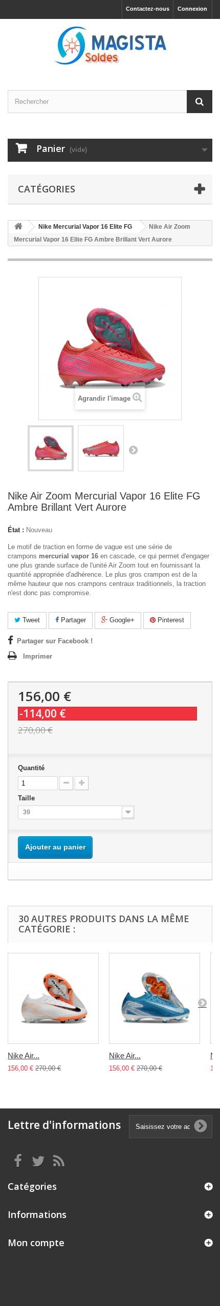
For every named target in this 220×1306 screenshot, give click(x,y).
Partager (72, 620)
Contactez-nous (147, 9)
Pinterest (170, 620)
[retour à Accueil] (18, 227)
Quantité (31, 768)
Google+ (121, 620)
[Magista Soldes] (110, 45)
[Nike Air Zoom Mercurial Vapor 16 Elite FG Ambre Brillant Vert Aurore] (50, 448)
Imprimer (37, 656)
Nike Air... (23, 1055)
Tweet (30, 620)
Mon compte (36, 1242)
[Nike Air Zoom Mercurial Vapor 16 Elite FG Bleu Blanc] (154, 998)
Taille (27, 798)
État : (16, 530)
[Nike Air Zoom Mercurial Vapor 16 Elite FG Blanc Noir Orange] (53, 998)
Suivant (133, 450)
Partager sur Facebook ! (55, 641)
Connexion (192, 9)
